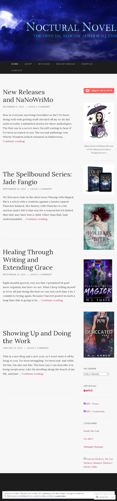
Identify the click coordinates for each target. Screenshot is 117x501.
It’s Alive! (88, 438)
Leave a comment (39, 106)
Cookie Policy (60, 496)
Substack (87, 64)
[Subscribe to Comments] (85, 411)
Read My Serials (65, 64)
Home (14, 64)
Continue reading (14, 141)
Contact (16, 70)
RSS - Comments (95, 411)
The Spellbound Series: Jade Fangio (37, 178)
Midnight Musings (93, 446)
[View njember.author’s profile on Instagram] (89, 391)
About (28, 64)
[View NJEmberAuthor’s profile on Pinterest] (91, 391)
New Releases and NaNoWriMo (28, 96)
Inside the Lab (91, 430)
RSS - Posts (92, 403)
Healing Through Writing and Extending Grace (28, 259)
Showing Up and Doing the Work (37, 337)
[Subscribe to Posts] (85, 403)
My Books (44, 64)
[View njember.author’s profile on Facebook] (85, 391)
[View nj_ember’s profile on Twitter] (87, 391)
